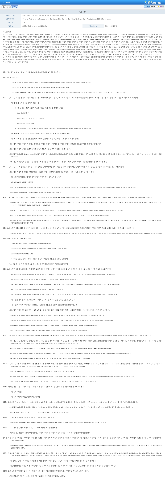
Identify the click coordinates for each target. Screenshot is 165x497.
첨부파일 (14, 7)
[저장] (161, 6)
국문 (3, 7)
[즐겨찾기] (159, 6)
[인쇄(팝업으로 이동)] (163, 6)
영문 (8, 7)
